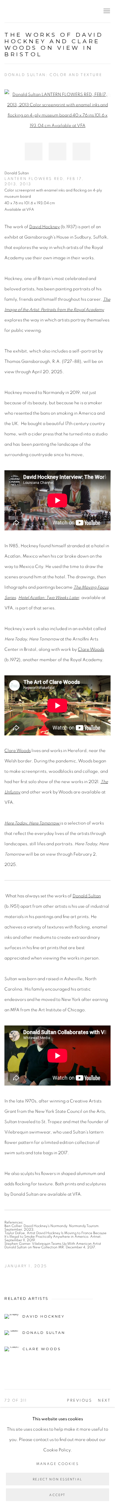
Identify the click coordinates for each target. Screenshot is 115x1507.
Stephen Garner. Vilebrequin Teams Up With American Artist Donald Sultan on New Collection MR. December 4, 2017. (52, 1245)
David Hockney (44, 227)
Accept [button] (57, 1495)
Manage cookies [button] (57, 1464)
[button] (33, 151)
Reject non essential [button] (57, 1479)
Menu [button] (106, 11)
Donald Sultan (87, 896)
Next (104, 1401)
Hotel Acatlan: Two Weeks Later (48, 597)
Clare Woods (91, 649)
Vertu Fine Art (39, 11)
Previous (79, 1401)
